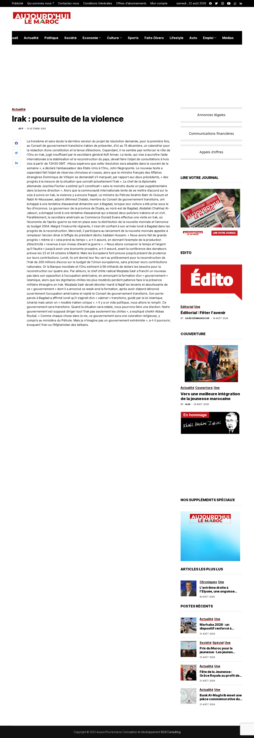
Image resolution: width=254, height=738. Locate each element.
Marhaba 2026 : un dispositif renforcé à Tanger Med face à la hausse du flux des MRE (218, 630)
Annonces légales (211, 115)
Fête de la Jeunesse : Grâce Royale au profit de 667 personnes (219, 675)
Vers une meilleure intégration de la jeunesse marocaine (210, 396)
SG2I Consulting (171, 732)
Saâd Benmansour (197, 318)
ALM (187, 404)
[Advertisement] (99, 341)
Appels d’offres (211, 152)
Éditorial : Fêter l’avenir (203, 312)
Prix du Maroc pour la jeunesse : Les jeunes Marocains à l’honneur (217, 652)
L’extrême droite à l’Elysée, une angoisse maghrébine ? (217, 591)
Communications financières (211, 134)
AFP (20, 128)
